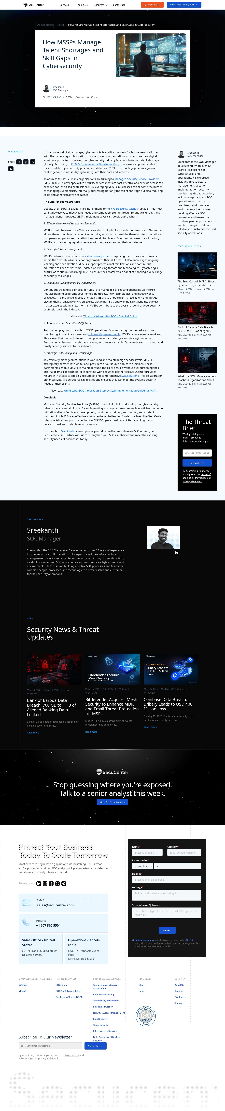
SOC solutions (130, 376)
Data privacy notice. (145, 940)
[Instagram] (45, 884)
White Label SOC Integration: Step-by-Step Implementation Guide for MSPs (110, 390)
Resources (98, 4)
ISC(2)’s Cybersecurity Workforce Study (95, 164)
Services (64, 4)
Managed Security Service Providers (137, 179)
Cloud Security (100, 1024)
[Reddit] (11, 168)
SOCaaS (23, 984)
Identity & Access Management (109, 1012)
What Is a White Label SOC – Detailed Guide (110, 316)
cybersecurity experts (98, 256)
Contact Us (119, 4)
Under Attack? (153, 4)
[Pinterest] (63, 884)
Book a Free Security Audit (182, 4)
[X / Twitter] (32, 161)
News (141, 991)
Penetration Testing (103, 994)
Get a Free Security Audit (112, 802)
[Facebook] (25, 161)
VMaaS (22, 991)
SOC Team (61, 984)
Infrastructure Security (105, 1031)
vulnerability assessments (104, 334)
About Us (83, 4)
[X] (57, 884)
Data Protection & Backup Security (106, 1039)
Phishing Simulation (103, 1006)
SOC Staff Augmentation (68, 991)
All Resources (45, 25)
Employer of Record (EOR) (69, 997)
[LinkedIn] (19, 161)
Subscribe (195, 463)
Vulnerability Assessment (106, 1000)
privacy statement (192, 481)
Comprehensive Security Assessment (106, 986)
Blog (61, 25)
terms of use (72, 1055)
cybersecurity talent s (124, 208)
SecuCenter (68, 431)
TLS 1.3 (189, 940)
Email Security (100, 1018)
